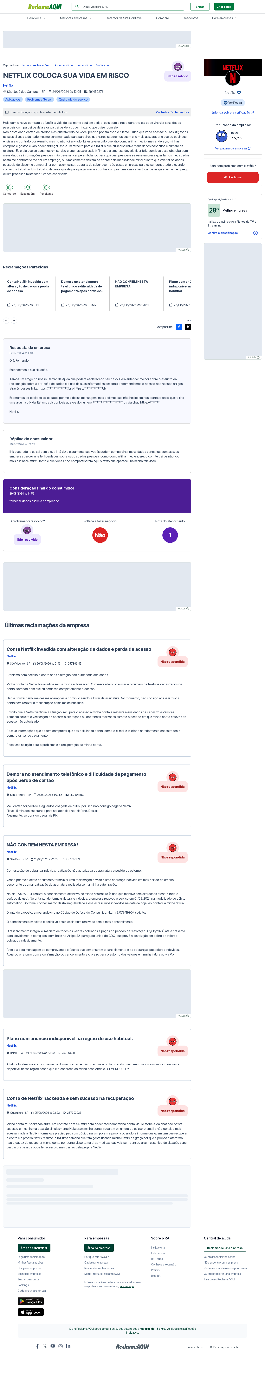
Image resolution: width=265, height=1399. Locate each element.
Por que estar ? (96, 1379)
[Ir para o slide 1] (188, 320)
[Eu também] (27, 187)
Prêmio (155, 1392)
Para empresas (222, 18)
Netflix (8, 85)
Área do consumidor (34, 1370)
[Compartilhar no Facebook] (179, 327)
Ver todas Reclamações (172, 112)
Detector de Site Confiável (124, 18)
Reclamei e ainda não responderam (225, 1390)
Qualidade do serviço (73, 99)
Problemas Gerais (39, 99)
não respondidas (63, 65)
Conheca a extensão (163, 1386)
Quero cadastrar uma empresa (222, 1396)
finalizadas (102, 65)
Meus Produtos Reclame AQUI (102, 1396)
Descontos (190, 18)
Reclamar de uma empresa (225, 1370)
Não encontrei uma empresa (221, 1384)
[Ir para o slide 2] (190, 320)
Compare (162, 18)
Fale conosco (159, 1375)
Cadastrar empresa (96, 1384)
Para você (34, 18)
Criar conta (224, 6)
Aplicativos (12, 99)
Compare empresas (29, 1390)
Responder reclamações (99, 1390)
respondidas (84, 65)
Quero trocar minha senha (220, 1379)
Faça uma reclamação (31, 1379)
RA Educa (157, 1381)
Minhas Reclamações (30, 1384)
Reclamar (235, 177)
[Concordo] (9, 187)
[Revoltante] (46, 187)
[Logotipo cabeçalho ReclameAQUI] (46, 6)
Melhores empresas (73, 18)
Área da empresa (99, 1370)
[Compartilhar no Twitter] (188, 327)
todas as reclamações (36, 65)
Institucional (158, 1369)
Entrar (200, 6)
